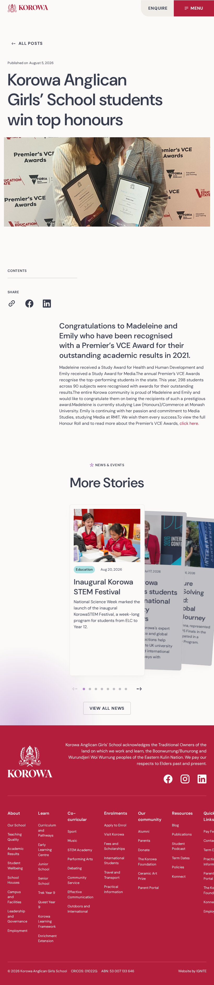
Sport (72, 831)
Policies (178, 867)
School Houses (14, 880)
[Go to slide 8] (125, 689)
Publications (182, 834)
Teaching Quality (15, 837)
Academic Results (16, 851)
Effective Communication (80, 894)
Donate (144, 850)
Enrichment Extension (47, 938)
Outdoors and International (79, 909)
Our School (17, 825)
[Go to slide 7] (119, 689)
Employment (17, 930)
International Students (114, 860)
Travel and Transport (112, 875)
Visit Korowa (114, 834)
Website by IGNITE (192, 971)
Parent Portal (148, 888)
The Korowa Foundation (147, 861)
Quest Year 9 (46, 904)
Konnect (179, 876)
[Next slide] (139, 689)
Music (72, 840)
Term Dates (181, 858)
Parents (144, 840)
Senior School (43, 881)
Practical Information (113, 889)
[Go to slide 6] (113, 689)
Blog (175, 825)
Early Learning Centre (45, 850)
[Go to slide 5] (107, 689)
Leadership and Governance (17, 916)
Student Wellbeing (15, 865)
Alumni (143, 831)
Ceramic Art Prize (147, 876)
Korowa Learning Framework (47, 921)
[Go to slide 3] (95, 689)
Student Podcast (178, 846)
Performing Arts (80, 859)
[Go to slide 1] (83, 689)
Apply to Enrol (115, 825)
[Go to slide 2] (89, 689)
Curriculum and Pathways (47, 830)
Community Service (77, 880)
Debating (75, 868)
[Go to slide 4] (101, 689)
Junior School (43, 866)
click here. (189, 423)
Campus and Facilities (14, 897)
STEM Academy (80, 850)
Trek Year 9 (46, 892)
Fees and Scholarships (114, 846)
